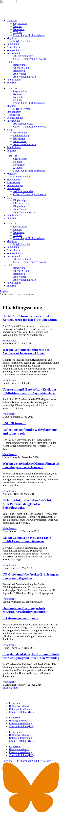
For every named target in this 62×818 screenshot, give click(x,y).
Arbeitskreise (13, 47)
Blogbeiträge (20, 64)
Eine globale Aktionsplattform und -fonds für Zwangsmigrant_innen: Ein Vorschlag (30, 656)
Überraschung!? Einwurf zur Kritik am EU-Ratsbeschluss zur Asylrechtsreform (29, 391)
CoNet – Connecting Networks (29, 59)
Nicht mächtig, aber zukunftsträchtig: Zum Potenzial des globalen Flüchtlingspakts (27, 504)
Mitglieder (12, 38)
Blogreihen (19, 70)
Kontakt (17, 26)
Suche (3, 294)
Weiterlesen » (9, 340)
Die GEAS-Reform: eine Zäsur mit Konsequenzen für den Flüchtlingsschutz (29, 317)
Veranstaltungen (15, 50)
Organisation (20, 23)
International (13, 53)
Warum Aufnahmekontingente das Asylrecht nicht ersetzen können (25, 351)
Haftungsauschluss (19, 706)
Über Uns (12, 20)
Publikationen (14, 79)
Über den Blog (21, 67)
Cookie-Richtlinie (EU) (21, 712)
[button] (10, 687)
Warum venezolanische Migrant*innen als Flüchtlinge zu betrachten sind (30, 465)
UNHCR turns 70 (29, 428)
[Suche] (38, 295)
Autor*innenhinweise (24, 76)
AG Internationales (23, 56)
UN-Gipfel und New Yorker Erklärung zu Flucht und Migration (30, 576)
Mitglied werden (21, 41)
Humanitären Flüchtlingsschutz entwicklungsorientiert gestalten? (24, 613)
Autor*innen (19, 73)
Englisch (11, 82)
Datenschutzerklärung (20, 709)
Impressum (15, 703)
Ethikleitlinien (14, 44)
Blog (9, 61)
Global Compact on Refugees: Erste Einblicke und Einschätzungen (26, 539)
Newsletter (18, 29)
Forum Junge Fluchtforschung (29, 35)
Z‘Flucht (17, 32)
